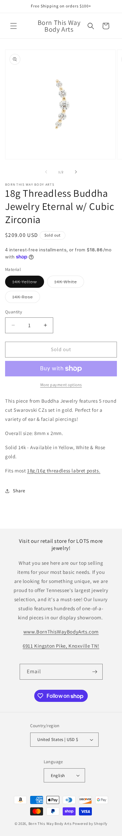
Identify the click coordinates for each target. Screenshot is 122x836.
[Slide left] (46, 171)
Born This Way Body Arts (50, 823)
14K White (69, 283)
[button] (13, 26)
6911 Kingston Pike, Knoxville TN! (61, 646)
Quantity (13, 312)
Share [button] (19, 491)
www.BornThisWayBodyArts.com (61, 631)
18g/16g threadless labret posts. (63, 470)
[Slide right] (75, 171)
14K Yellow (28, 283)
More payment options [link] (61, 384)
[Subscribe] (94, 672)
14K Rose (26, 298)
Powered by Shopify (90, 823)
